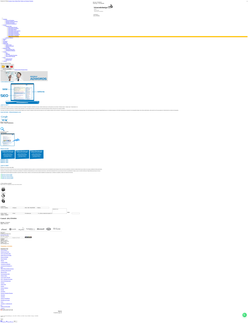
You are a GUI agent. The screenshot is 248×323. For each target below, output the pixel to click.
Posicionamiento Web (5, 274)
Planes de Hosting (4, 257)
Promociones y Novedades (6, 246)
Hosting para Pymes (5, 251)
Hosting (2, 286)
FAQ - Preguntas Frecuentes (6, 279)
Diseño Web (3, 284)
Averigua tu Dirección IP (6, 270)
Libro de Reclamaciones (6, 281)
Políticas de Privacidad (5, 306)
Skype (3, 198)
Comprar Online (4, 262)
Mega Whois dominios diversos (7, 268)
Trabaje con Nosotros (24, 1)
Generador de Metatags (5, 264)
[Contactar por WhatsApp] (245, 315)
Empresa (2, 282)
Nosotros (31, 1)
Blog (19, 1)
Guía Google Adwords (5, 277)
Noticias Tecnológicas (5, 298)
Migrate (2, 260)
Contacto (10, 1)
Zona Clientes (15, 1)
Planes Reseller (4, 258)
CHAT (3, 187)
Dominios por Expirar (5, 300)
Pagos (2, 302)
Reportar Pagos (24, 69)
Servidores (3, 291)
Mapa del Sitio (4, 272)
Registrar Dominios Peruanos (7, 293)
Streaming (3, 295)
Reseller (2, 289)
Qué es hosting (4, 250)
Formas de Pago (17, 69)
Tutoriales (3, 296)
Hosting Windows (4, 288)
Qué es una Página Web (6, 253)
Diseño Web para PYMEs (6, 255)
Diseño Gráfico (4, 275)
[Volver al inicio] (2, 319)
